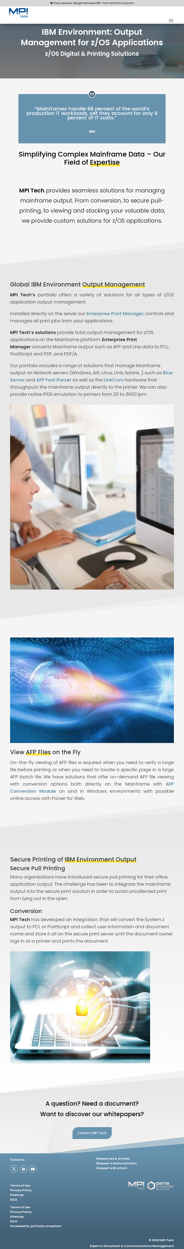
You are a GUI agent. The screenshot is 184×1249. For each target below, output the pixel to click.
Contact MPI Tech (92, 1133)
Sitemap (17, 1195)
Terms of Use (20, 1185)
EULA (13, 1199)
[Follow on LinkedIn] (23, 1169)
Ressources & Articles (112, 1158)
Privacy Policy (21, 1190)
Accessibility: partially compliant (35, 1226)
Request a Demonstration (116, 1163)
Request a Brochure (111, 1168)
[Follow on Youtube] (33, 1169)
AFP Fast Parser (53, 380)
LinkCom (113, 380)
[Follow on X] (14, 1169)
